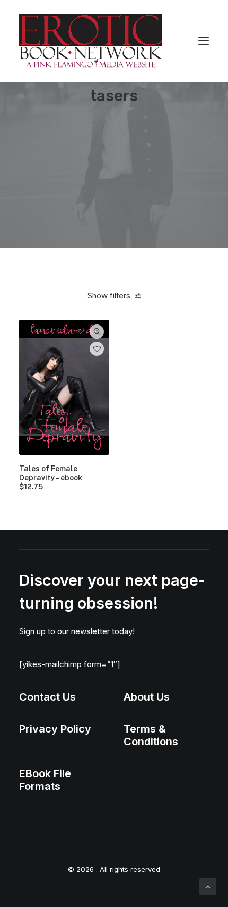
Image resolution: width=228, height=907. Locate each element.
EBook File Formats (45, 780)
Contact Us (47, 696)
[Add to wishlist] (97, 349)
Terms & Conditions (151, 735)
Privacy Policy (55, 728)
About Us (147, 696)
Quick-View (97, 331)
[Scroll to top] (207, 886)
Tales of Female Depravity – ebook (50, 477)
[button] (203, 41)
